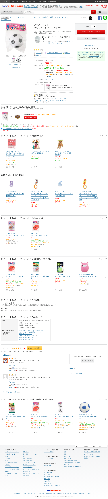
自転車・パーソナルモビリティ (31, 473)
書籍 (6, 456)
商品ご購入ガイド (48, 483)
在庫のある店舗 (89, 45)
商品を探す (47, 481)
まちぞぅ (11, 370)
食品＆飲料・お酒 (10, 454)
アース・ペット (48, 79)
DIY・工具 (26, 451)
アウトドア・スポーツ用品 (12, 469)
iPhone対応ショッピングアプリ (52, 485)
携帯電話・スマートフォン (30, 454)
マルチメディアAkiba (83, 52)
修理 (65, 451)
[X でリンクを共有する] (90, 19)
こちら (59, 5)
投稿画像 (67, 53)
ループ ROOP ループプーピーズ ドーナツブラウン (17, 129)
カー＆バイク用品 (27, 460)
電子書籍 (7, 458)
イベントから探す (48, 458)
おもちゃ (51, 100)
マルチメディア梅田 (95, 52)
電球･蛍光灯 (26, 475)
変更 (81, 7)
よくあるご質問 (90, 493)
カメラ (25, 456)
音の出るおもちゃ (61, 100)
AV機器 (7, 471)
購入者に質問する (87, 360)
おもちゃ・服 (43, 100)
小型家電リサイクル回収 (70, 460)
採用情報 (75, 493)
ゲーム (7, 475)
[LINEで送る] (105, 19)
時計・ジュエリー (27, 458)
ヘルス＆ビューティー (11, 462)
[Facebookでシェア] (100, 19)
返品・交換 (67, 456)
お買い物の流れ (48, 472)
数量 (87, 26)
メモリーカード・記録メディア (31, 469)
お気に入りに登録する (91, 38)
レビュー (38, 53)
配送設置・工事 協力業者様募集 (72, 466)
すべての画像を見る (14, 64)
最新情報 (38, 55)
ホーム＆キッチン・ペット (41, 96)
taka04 (10, 387)
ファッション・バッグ (29, 462)
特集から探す (47, 465)
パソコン (7, 464)
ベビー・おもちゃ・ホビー (12, 451)
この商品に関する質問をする (54, 53)
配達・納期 (47, 479)
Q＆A (71, 368)
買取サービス (67, 458)
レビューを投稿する (34, 348)
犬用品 (36, 100)
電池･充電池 (26, 471)
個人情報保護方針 (50, 493)
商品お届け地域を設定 (30, 7)
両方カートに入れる (30, 117)
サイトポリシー (32, 493)
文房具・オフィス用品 (11, 473)
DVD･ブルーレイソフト (29, 464)
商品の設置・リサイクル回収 (51, 476)
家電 (6, 460)
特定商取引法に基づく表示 (64, 493)
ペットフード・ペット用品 (58, 98)
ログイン (26, 5)
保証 (65, 454)
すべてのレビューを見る (10, 392)
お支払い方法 (47, 474)
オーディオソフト (27, 467)
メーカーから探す (48, 451)
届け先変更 (67, 74)
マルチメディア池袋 (94, 56)
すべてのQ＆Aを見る (76, 373)
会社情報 (81, 493)
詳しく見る (12, 365)
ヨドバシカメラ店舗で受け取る (92, 451)
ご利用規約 (41, 493)
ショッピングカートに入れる (91, 31)
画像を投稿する (16, 67)
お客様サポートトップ (20, 493)
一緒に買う (11, 167)
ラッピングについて (89, 454)
